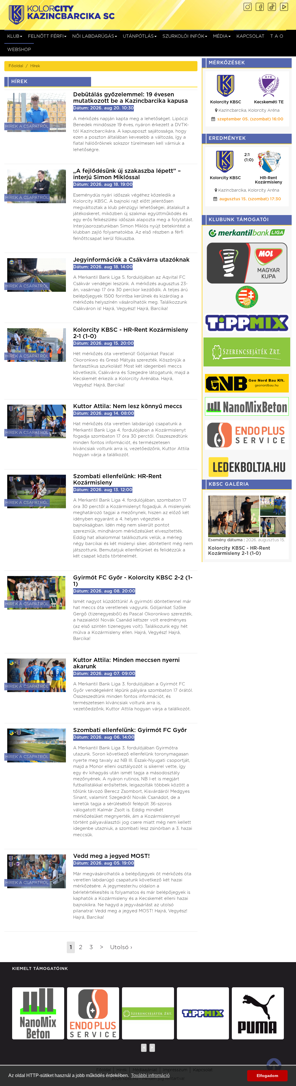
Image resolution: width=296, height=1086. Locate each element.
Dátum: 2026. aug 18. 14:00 (103, 267)
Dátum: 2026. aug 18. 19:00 (103, 184)
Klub (13, 36)
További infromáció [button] (150, 1075)
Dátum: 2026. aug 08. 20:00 (104, 591)
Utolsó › (121, 947)
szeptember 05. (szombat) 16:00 (250, 119)
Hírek (35, 66)
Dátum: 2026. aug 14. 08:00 (103, 413)
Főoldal (16, 66)
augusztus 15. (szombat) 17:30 (250, 199)
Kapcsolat (250, 36)
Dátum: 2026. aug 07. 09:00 (104, 674)
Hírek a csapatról (27, 126)
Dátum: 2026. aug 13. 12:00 (102, 490)
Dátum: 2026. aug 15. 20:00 (103, 343)
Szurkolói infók (183, 36)
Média (220, 36)
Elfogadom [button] (267, 1075)
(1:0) (249, 160)
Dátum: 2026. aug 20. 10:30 (103, 108)
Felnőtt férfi (46, 36)
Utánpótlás (138, 36)
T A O (276, 36)
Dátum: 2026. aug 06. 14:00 (103, 737)
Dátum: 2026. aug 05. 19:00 (103, 863)
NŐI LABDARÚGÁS (93, 36)
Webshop (19, 49)
